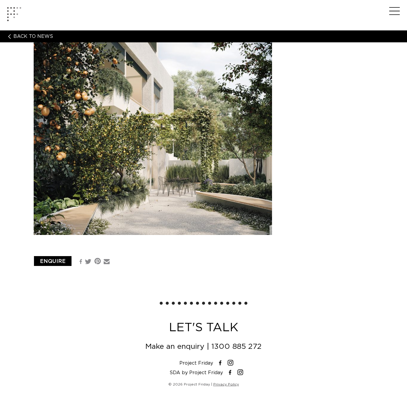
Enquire (53, 261)
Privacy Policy (226, 384)
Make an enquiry (174, 346)
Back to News (32, 36)
